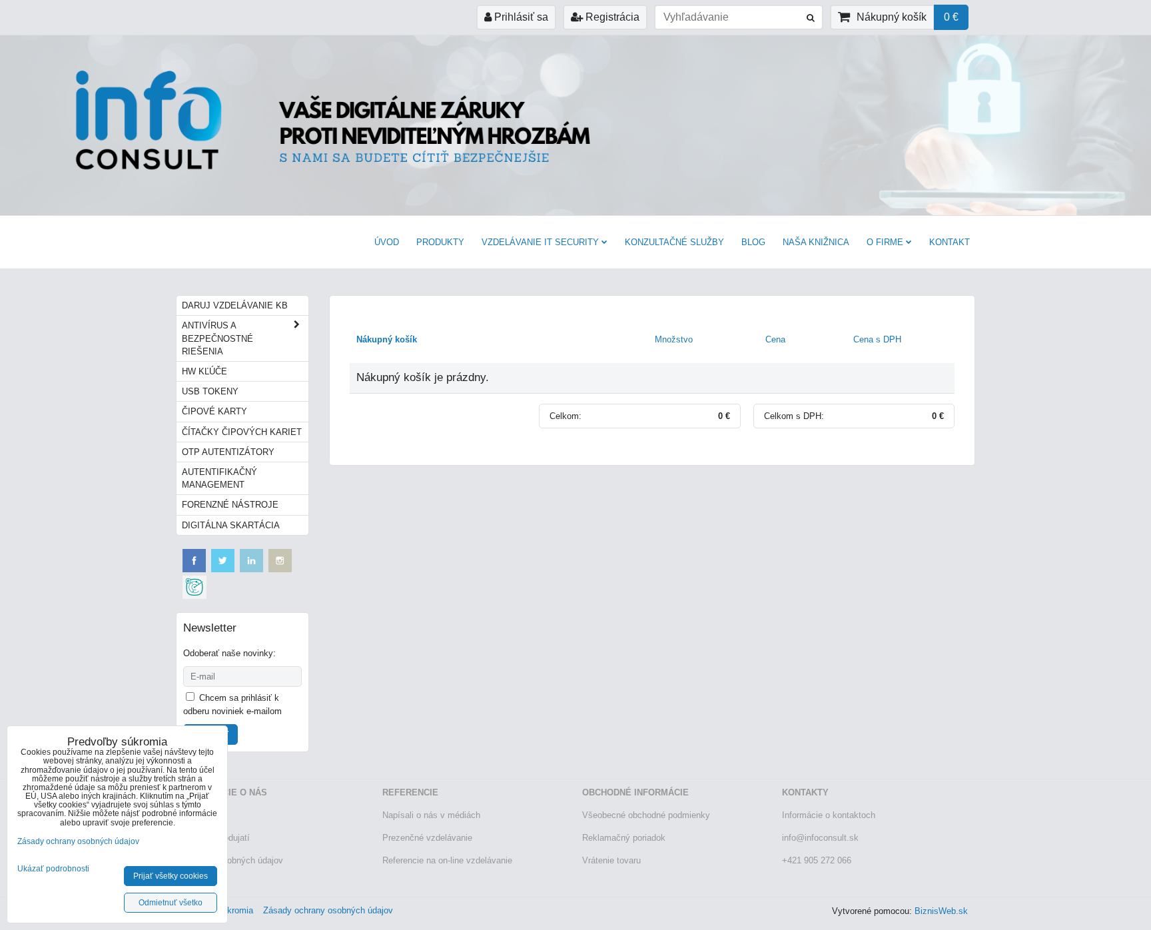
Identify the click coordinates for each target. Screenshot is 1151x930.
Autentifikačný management (219, 478)
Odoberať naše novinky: (229, 653)
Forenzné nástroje (230, 505)
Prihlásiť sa (520, 17)
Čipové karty (214, 411)
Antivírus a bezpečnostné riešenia (217, 338)
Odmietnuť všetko (170, 902)
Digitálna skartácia (231, 525)
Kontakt (949, 242)
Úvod (386, 242)
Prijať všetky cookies (170, 876)
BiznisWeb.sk (941, 911)
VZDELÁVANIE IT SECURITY (540, 242)
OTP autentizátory (228, 452)
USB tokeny (210, 391)
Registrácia (611, 17)
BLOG (753, 242)
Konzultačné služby (674, 242)
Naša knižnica (816, 242)
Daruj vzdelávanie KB (235, 305)
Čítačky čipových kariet (242, 432)
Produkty (440, 242)
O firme (885, 242)
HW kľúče (204, 371)
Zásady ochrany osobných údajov (328, 910)
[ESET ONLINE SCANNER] (194, 596)
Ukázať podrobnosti (53, 869)
